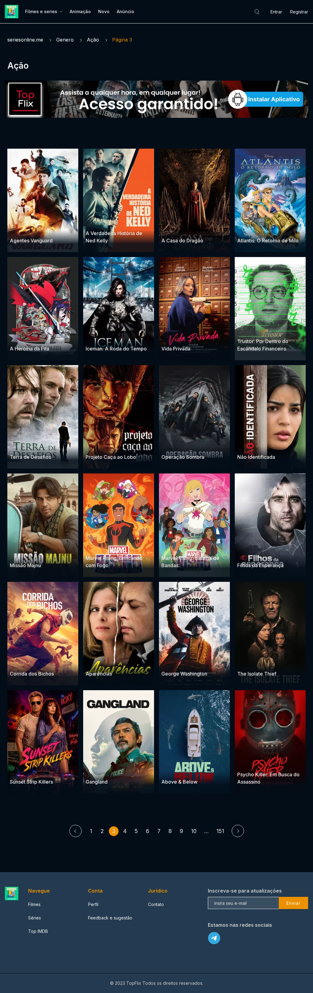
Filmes (34, 904)
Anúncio (125, 11)
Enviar (293, 903)
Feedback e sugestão (110, 917)
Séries (34, 917)
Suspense (20, 229)
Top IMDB (38, 931)
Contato (156, 904)
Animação (80, 11)
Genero (65, 40)
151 (220, 831)
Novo (103, 11)
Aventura (43, 229)
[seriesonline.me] (12, 11)
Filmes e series (41, 11)
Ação (93, 40)
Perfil (93, 904)
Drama (93, 221)
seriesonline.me (25, 40)
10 (194, 831)
